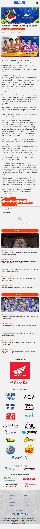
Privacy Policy (16, 523)
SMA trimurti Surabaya (9, 205)
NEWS (12, 505)
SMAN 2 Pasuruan (9, 198)
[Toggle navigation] (3, 3)
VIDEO (26, 495)
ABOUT (26, 502)
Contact (23, 523)
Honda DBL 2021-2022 (9, 202)
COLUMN (12, 498)
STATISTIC (27, 505)
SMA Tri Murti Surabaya (25, 202)
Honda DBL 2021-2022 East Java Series (14, 200)
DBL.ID (16, 518)
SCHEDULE (13, 502)
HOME (12, 495)
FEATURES (27, 498)
